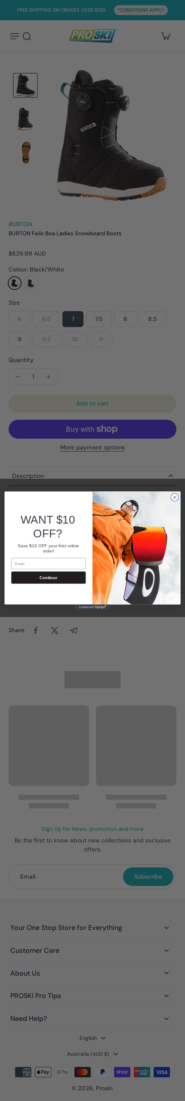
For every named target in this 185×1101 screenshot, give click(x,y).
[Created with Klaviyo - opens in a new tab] (92, 607)
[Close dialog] (175, 497)
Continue (48, 577)
